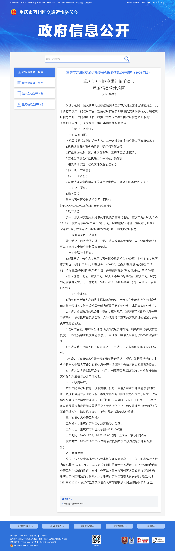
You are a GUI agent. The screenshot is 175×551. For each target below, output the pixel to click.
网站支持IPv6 (157, 3)
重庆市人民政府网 (27, 3)
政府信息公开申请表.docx (73, 504)
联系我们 (33, 536)
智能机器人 (137, 3)
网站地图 (14, 536)
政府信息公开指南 (32, 72)
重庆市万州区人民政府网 (46, 3)
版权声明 (23, 536)
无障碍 (129, 3)
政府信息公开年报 (32, 104)
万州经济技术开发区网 (65, 3)
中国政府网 (14, 3)
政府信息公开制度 (32, 82)
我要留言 (43, 536)
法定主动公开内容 (32, 93)
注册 (148, 3)
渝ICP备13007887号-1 (48, 542)
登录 (143, 3)
